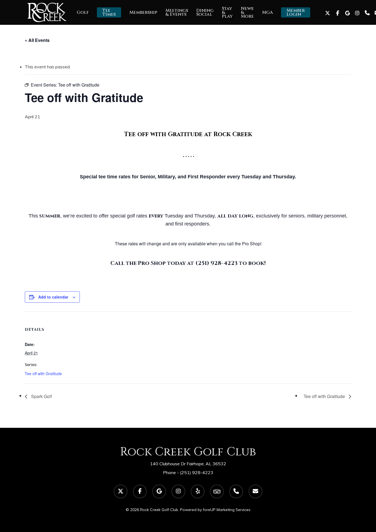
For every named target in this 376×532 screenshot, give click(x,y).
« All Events (37, 40)
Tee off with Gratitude (43, 373)
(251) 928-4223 (196, 472)
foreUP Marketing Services (226, 509)
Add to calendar (53, 297)
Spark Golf (41, 396)
